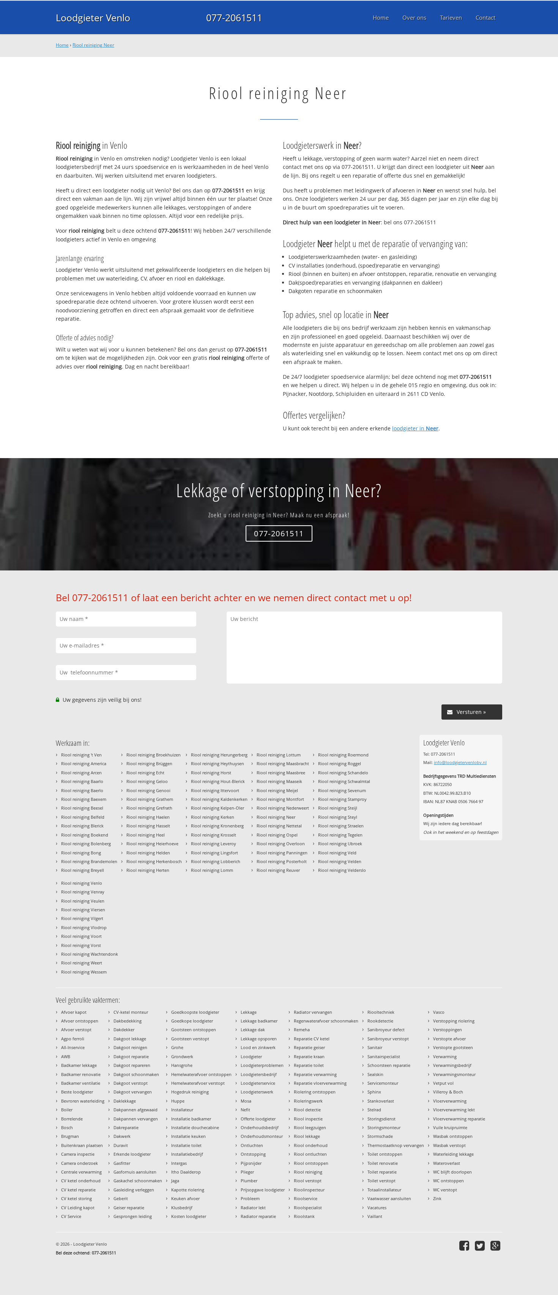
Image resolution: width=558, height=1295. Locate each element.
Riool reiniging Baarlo (82, 781)
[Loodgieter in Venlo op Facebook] (465, 1245)
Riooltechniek (380, 1012)
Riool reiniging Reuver (278, 870)
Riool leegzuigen (310, 1127)
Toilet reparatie (382, 1172)
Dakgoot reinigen (130, 1047)
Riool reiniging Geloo (147, 781)
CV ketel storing (76, 1198)
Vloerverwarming (450, 1101)
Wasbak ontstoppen (453, 1136)
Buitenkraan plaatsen (82, 1145)
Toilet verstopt (381, 1180)
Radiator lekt (253, 1207)
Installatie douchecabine (195, 1127)
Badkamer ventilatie (80, 1083)
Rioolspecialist (308, 1207)
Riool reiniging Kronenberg (217, 826)
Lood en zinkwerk (258, 1047)
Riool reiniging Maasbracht (283, 763)
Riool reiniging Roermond (343, 755)
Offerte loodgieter (258, 1119)
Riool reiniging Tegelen (340, 835)
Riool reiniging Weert (81, 963)
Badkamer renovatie (81, 1074)
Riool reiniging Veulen (82, 901)
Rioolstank (304, 1216)
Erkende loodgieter (132, 1154)
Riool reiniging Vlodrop (84, 927)
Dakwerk (122, 1136)
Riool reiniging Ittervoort (215, 790)
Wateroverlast (446, 1163)
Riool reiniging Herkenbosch (154, 861)
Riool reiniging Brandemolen (89, 861)
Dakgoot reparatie (131, 1056)
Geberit (120, 1198)
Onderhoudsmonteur (262, 1136)
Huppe (177, 1101)
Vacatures (376, 1207)
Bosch (67, 1127)
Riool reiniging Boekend (84, 835)
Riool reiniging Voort (81, 936)
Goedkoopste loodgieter (195, 1012)
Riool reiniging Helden (148, 852)
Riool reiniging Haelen (148, 817)
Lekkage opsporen (259, 1038)
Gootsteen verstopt (190, 1038)
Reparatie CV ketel (311, 1038)
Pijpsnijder (251, 1163)
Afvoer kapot (74, 1012)
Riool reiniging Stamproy (342, 799)
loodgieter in (415, 428)
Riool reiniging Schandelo (343, 772)
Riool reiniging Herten (147, 870)
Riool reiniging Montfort (280, 799)
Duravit (120, 1145)
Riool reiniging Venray (82, 892)
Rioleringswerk (308, 1101)
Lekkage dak (253, 1029)
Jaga (175, 1180)
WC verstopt (445, 1190)
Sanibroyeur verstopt (388, 1038)
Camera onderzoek (79, 1163)
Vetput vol (443, 1083)
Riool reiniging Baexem (83, 799)
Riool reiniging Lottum (279, 755)
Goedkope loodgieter (192, 1021)
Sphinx (374, 1092)
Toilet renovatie (382, 1163)
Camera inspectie (78, 1154)
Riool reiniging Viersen (83, 909)
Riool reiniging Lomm (212, 870)
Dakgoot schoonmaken (136, 1074)
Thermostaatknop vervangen (395, 1145)
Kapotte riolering (187, 1190)
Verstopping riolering (453, 1021)
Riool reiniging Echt (145, 772)
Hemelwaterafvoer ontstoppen (201, 1074)
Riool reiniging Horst (211, 772)
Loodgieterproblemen (262, 1065)
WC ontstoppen (448, 1180)
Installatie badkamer (191, 1119)
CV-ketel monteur (130, 1012)
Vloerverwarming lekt (454, 1109)
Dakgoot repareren (131, 1065)
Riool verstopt (308, 1180)
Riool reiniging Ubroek (340, 843)
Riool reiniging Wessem (84, 972)
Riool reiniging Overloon (281, 843)
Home (62, 45)
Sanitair (374, 1047)
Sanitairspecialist (383, 1056)
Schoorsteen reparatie (388, 1065)
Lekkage (249, 1012)
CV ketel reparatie (78, 1190)
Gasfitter (121, 1163)
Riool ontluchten (310, 1154)
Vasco (439, 1012)
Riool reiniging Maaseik (279, 781)
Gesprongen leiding (132, 1216)
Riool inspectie (308, 1119)
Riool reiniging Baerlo (82, 790)
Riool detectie (307, 1109)
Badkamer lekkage (79, 1065)
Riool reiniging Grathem (149, 799)
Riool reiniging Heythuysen (217, 763)
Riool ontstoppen (311, 1163)
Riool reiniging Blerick (82, 826)
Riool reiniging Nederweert (283, 808)
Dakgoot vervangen (132, 1092)
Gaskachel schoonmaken (137, 1180)
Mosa (246, 1101)
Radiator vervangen (313, 1012)
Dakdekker (123, 1029)
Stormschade (380, 1136)
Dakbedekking (127, 1021)
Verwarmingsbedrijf (452, 1065)
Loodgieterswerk (257, 1092)
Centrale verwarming (81, 1172)
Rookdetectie (380, 1021)
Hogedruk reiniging (190, 1092)
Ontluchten (252, 1145)
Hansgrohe (181, 1065)
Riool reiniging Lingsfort (214, 852)
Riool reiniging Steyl (337, 817)
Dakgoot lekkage (129, 1038)
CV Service (71, 1216)
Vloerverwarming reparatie (459, 1119)
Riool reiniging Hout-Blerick (218, 781)
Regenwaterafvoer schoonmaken (326, 1021)
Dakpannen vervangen (135, 1119)
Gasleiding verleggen (133, 1190)
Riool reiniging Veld (337, 852)
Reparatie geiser (309, 1047)
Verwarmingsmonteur (454, 1074)
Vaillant (374, 1216)
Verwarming (445, 1056)
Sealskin (375, 1074)
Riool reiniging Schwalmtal (344, 781)
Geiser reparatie (128, 1207)
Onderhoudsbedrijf (260, 1127)
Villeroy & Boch (448, 1092)
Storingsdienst (381, 1119)
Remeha (302, 1029)
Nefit (245, 1109)
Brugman (70, 1136)
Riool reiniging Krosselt (213, 835)
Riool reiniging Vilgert (82, 918)
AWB (65, 1056)
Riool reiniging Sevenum (342, 790)
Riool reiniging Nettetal (279, 826)
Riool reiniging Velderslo (342, 870)
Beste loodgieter (77, 1092)
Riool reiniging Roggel (339, 763)
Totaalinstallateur (384, 1190)
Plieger (247, 1172)
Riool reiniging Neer (93, 45)
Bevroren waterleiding (82, 1101)
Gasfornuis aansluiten (134, 1172)
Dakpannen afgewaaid (135, 1109)
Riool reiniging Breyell (82, 870)
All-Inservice (73, 1047)
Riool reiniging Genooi (148, 790)
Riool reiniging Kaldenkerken (219, 799)
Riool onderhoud (311, 1145)
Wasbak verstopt (449, 1145)
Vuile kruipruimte (450, 1127)
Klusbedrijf (181, 1207)
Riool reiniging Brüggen (149, 763)
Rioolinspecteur (309, 1190)
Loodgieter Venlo (93, 17)
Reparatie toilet (309, 1065)
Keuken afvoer (185, 1198)
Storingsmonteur (383, 1127)
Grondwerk (182, 1056)
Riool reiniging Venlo (81, 883)
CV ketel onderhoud (81, 1180)
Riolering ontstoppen (315, 1092)
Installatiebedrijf (187, 1154)
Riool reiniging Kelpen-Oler (217, 808)
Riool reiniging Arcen (81, 772)
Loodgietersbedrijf (259, 1074)
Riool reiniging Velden (339, 861)
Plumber (249, 1180)
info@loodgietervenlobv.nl (460, 762)
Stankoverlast (380, 1101)
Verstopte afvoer (449, 1038)
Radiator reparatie (258, 1216)
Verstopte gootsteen (453, 1047)
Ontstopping (253, 1154)
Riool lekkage (307, 1136)
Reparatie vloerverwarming (320, 1083)
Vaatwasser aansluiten (389, 1198)
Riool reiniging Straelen (341, 826)
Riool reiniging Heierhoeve (152, 843)
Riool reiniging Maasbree (281, 772)
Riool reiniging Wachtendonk (89, 954)
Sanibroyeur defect (386, 1029)
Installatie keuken (188, 1136)
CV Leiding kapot (78, 1207)
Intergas (179, 1163)
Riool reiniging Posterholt (282, 861)
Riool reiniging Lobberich (215, 861)
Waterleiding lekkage (453, 1154)
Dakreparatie (126, 1127)
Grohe (177, 1047)
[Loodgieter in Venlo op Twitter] (481, 1245)
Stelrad (374, 1109)
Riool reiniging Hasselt (148, 826)
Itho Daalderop (186, 1172)
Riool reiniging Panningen (282, 852)
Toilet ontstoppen (384, 1154)
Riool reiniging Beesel (82, 808)
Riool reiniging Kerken (212, 817)
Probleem (250, 1198)
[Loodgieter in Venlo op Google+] (496, 1245)
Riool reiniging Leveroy (213, 843)
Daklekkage (124, 1101)
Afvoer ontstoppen (79, 1021)
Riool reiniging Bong (81, 852)
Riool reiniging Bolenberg (86, 843)
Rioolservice (305, 1198)
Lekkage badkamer (259, 1021)
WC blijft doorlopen (452, 1172)
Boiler (67, 1109)
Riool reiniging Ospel (277, 835)
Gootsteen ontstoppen (193, 1029)
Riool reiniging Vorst (81, 945)
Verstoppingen (447, 1029)
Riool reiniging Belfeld (82, 817)
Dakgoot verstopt (130, 1083)
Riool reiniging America (83, 763)
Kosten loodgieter (188, 1216)
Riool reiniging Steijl (337, 808)
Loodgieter (251, 1056)
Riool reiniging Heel (145, 835)
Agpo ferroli (72, 1038)
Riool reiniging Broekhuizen (153, 755)
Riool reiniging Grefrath (149, 808)
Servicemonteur (382, 1083)
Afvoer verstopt (76, 1029)
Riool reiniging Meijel (277, 790)
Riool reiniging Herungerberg (219, 755)
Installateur (182, 1109)
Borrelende (72, 1119)
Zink (437, 1198)
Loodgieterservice (258, 1083)
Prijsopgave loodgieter (263, 1190)
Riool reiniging (308, 1172)
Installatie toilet (186, 1145)
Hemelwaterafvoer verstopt (198, 1083)
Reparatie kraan (309, 1056)
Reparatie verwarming (315, 1074)
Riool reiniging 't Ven (81, 755)
